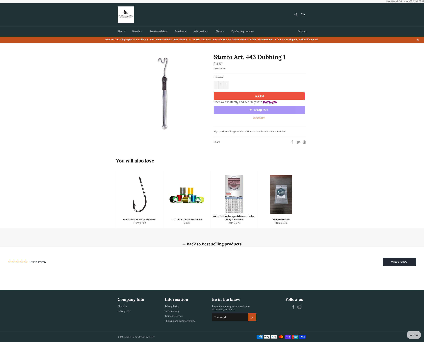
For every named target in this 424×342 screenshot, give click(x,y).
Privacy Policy (172, 306)
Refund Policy (172, 311)
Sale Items (180, 31)
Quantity (218, 77)
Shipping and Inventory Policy (180, 321)
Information (200, 31)
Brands (136, 31)
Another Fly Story (131, 337)
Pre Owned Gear (159, 31)
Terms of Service (174, 316)
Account (302, 31)
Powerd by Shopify (147, 337)
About (219, 31)
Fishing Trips (124, 311)
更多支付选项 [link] (259, 118)
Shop (121, 31)
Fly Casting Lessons (242, 31)
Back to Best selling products (214, 244)
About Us (122, 306)
